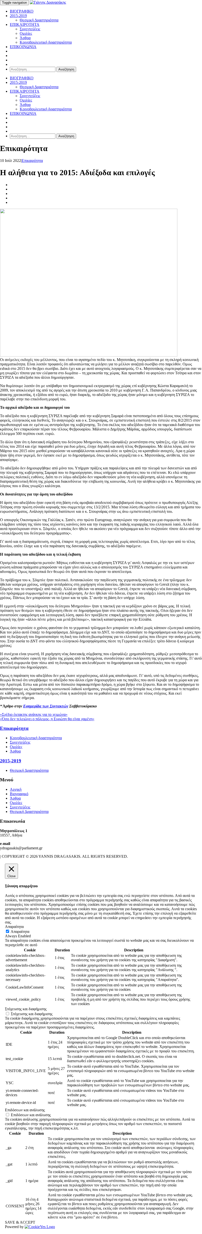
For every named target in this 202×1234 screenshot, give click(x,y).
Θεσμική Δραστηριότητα (39, 20)
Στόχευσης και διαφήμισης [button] (26, 1009)
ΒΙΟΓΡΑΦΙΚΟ (22, 11)
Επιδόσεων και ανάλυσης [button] (25, 1110)
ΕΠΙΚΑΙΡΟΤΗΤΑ (24, 24)
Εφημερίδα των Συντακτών (45, 706)
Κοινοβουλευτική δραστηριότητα (46, 42)
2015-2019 (18, 16)
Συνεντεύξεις (30, 29)
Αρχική (15, 789)
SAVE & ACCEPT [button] (20, 1222)
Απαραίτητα (20, 931)
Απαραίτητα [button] (14, 927)
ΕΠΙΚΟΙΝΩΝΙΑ (23, 47)
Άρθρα (25, 38)
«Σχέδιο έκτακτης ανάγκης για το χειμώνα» (33, 714)
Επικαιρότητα (32, 160)
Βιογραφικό (19, 794)
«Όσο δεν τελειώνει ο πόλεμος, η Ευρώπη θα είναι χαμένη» (47, 719)
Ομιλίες (26, 33)
